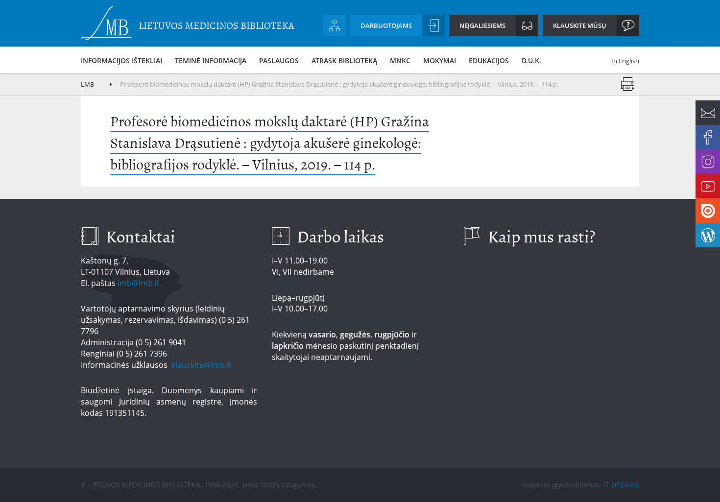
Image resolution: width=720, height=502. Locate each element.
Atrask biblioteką (344, 60)
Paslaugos (279, 60)
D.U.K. (531, 60)
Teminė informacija (210, 60)
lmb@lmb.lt (139, 283)
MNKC (400, 60)
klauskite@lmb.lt (202, 364)
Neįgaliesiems (482, 25)
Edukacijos (489, 60)
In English (625, 60)
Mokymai (439, 60)
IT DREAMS (621, 484)
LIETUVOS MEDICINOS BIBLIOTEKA (216, 25)
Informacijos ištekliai (121, 60)
